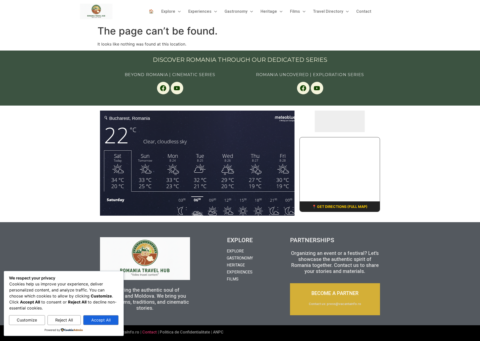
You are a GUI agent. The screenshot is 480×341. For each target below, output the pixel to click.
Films (295, 11)
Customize (27, 319)
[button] (171, 11)
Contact (363, 11)
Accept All (101, 319)
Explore (168, 11)
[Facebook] (163, 88)
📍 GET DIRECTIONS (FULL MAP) (340, 206)
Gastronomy (236, 11)
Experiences (200, 11)
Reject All (64, 319)
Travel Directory (328, 11)
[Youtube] (177, 88)
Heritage (268, 11)
